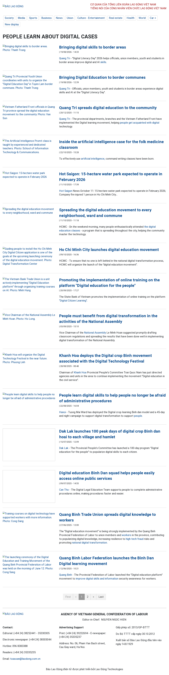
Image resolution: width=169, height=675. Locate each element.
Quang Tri (64, 58)
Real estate (115, 18)
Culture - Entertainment (91, 18)
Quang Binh (65, 574)
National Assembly (95, 332)
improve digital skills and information (97, 578)
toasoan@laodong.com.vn (25, 658)
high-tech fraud (134, 538)
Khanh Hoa (80, 372)
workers (126, 535)
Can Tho (64, 489)
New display (12, 24)
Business (46, 18)
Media (21, 18)
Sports (33, 18)
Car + (153, 18)
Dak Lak (63, 448)
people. (138, 415)
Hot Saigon (65, 190)
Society (9, 18)
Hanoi (62, 412)
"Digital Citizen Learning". (73, 300)
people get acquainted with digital (139, 122)
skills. (103, 62)
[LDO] (29, 48)
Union (70, 18)
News (59, 18)
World (142, 18)
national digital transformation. (89, 542)
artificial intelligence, (93, 158)
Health (130, 18)
